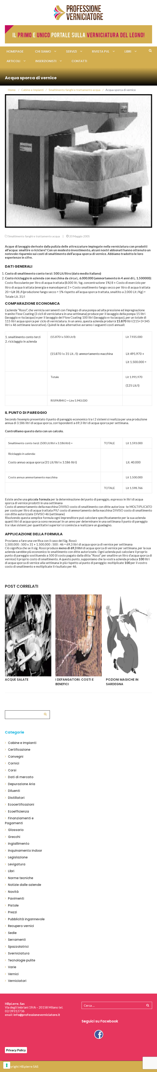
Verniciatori (17, 981)
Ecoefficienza (18, 811)
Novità (13, 892)
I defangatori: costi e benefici (74, 681)
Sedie (12, 933)
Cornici (13, 763)
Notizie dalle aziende (24, 885)
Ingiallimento (18, 843)
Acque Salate (16, 679)
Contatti (79, 61)
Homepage (15, 51)
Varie (12, 967)
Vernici (13, 974)
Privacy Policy (16, 1050)
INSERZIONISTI (45, 61)
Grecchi (14, 837)
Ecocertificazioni (21, 804)
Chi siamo (43, 51)
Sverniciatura (18, 953)
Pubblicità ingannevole (26, 919)
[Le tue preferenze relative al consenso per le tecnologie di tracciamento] (6, 1065)
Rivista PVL (100, 51)
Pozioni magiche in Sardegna (122, 681)
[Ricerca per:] (27, 714)
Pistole (13, 905)
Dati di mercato (20, 777)
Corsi (12, 770)
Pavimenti (16, 898)
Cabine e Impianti (22, 743)
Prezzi (12, 912)
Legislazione (18, 857)
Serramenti (17, 939)
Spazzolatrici (18, 946)
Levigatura (16, 864)
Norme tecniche (20, 878)
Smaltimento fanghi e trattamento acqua (34, 236)
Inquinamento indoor (25, 850)
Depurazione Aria (21, 784)
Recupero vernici (21, 926)
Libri (127, 51)
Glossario (16, 830)
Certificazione (19, 749)
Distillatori (16, 798)
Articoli (13, 61)
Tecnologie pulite (21, 960)
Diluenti (14, 791)
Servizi (71, 51)
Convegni (15, 756)
